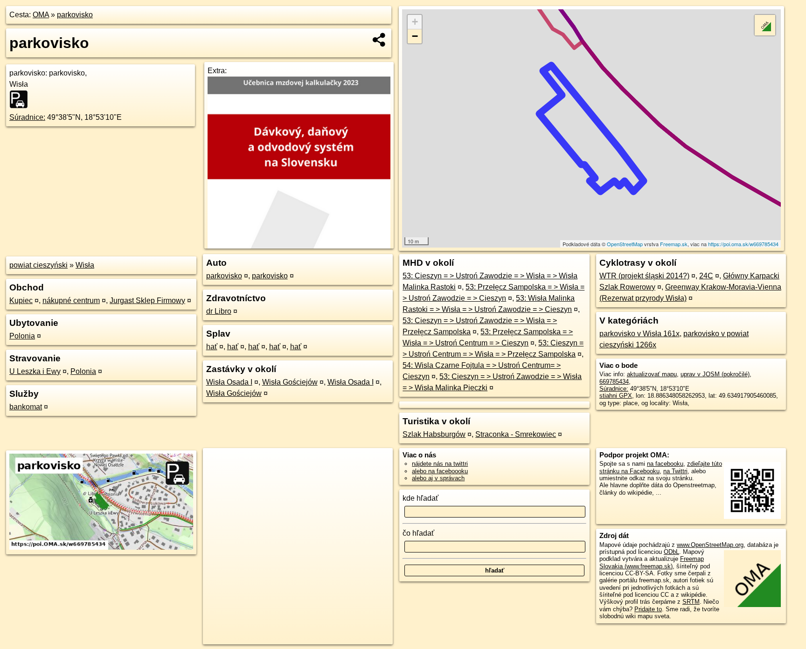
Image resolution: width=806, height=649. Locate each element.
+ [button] (415, 22)
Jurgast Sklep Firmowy (147, 300)
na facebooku (665, 463)
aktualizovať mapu (652, 374)
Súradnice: (27, 117)
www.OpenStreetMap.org (710, 544)
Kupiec (21, 300)
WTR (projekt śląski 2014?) (644, 276)
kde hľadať (420, 498)
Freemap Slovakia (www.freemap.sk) (651, 562)
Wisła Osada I (229, 382)
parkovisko (75, 15)
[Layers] (765, 25)
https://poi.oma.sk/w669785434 (743, 244)
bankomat (25, 407)
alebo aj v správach (438, 478)
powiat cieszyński (38, 265)
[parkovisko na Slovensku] (21, 99)
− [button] (415, 36)
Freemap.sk (674, 244)
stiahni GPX (615, 395)
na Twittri (675, 471)
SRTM (691, 601)
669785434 (614, 381)
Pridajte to (648, 609)
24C (706, 276)
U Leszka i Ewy (35, 371)
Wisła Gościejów (290, 382)
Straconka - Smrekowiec (515, 434)
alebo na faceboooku (440, 471)
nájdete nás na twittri (440, 463)
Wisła (85, 265)
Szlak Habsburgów (434, 434)
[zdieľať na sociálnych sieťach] (379, 39)
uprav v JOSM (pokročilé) (715, 374)
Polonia (22, 336)
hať (211, 347)
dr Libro (218, 311)
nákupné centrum (71, 300)
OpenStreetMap (625, 244)
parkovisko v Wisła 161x (639, 334)
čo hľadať (418, 533)
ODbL (671, 551)
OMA (41, 15)
